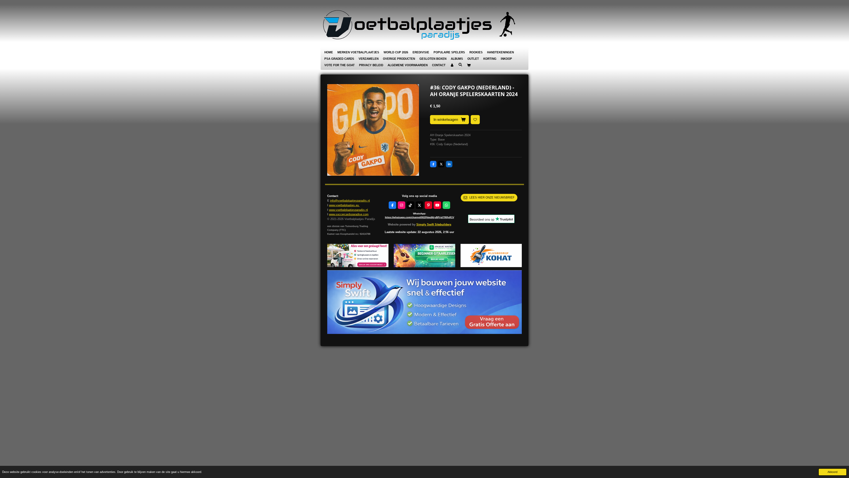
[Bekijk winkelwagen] (469, 65)
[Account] (452, 65)
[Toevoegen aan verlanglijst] (475, 119)
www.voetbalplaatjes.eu (344, 205)
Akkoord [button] (833, 471)
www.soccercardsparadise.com (349, 214)
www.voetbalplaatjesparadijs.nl (348, 210)
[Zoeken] (460, 64)
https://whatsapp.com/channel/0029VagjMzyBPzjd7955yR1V (419, 217)
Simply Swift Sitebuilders (433, 224)
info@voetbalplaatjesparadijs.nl (350, 200)
